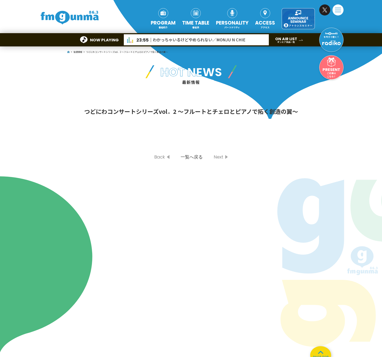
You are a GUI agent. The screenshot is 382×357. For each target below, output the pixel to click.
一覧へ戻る (192, 157)
